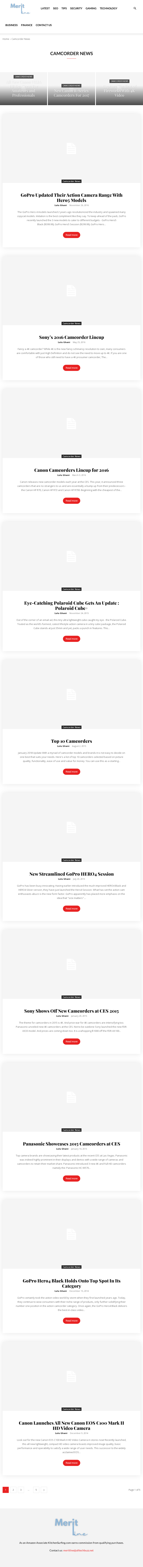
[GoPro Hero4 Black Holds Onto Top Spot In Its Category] (71, 1234)
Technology (108, 8)
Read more (71, 235)
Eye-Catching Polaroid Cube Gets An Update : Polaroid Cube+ (71, 605)
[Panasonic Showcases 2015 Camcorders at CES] (71, 1097)
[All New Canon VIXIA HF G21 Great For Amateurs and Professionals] (23, 88)
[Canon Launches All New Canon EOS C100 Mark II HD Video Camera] (71, 1376)
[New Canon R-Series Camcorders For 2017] (71, 88)
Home (6, 39)
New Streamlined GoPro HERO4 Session (71, 874)
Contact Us (44, 25)
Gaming (91, 8)
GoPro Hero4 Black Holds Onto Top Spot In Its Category (71, 1283)
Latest (45, 8)
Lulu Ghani (61, 205)
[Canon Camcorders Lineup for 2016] (71, 423)
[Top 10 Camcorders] (71, 694)
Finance (26, 25)
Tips (64, 8)
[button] (134, 8)
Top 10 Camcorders (71, 741)
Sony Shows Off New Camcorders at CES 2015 (71, 1011)
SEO (55, 8)
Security (76, 8)
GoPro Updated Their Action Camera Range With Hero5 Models (72, 197)
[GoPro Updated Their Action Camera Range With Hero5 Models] (71, 148)
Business (11, 25)
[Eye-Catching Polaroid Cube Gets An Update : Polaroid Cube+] (71, 556)
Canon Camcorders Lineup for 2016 (71, 470)
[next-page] (44, 1490)
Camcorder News (23, 77)
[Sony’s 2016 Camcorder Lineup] (71, 290)
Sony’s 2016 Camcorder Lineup (71, 337)
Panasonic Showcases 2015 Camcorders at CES (71, 1144)
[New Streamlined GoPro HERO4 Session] (71, 827)
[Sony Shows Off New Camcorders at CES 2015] (71, 964)
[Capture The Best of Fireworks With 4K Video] (119, 88)
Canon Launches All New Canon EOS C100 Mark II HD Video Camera (71, 1425)
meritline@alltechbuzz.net (78, 1550)
